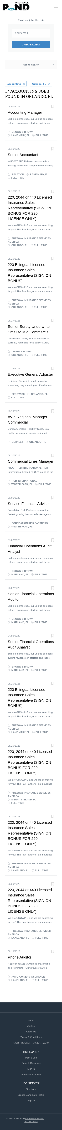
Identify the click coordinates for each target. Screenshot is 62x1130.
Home (31, 1020)
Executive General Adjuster (30, 374)
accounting (14, 83)
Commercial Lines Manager (30, 461)
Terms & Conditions (31, 1037)
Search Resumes (31, 1063)
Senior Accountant (23, 155)
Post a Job (31, 1057)
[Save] (52, 107)
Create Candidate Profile (31, 1094)
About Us (31, 1031)
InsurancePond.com (34, 1118)
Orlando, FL (39, 83)
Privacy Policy (31, 1121)
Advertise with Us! (31, 1074)
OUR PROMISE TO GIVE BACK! (31, 1043)
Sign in (31, 1068)
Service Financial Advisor (29, 504)
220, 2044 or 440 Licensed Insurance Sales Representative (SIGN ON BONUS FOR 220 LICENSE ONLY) (30, 208)
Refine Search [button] (31, 64)
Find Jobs (31, 1089)
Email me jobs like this (31, 20)
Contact (31, 1026)
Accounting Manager (25, 112)
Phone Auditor (19, 957)
